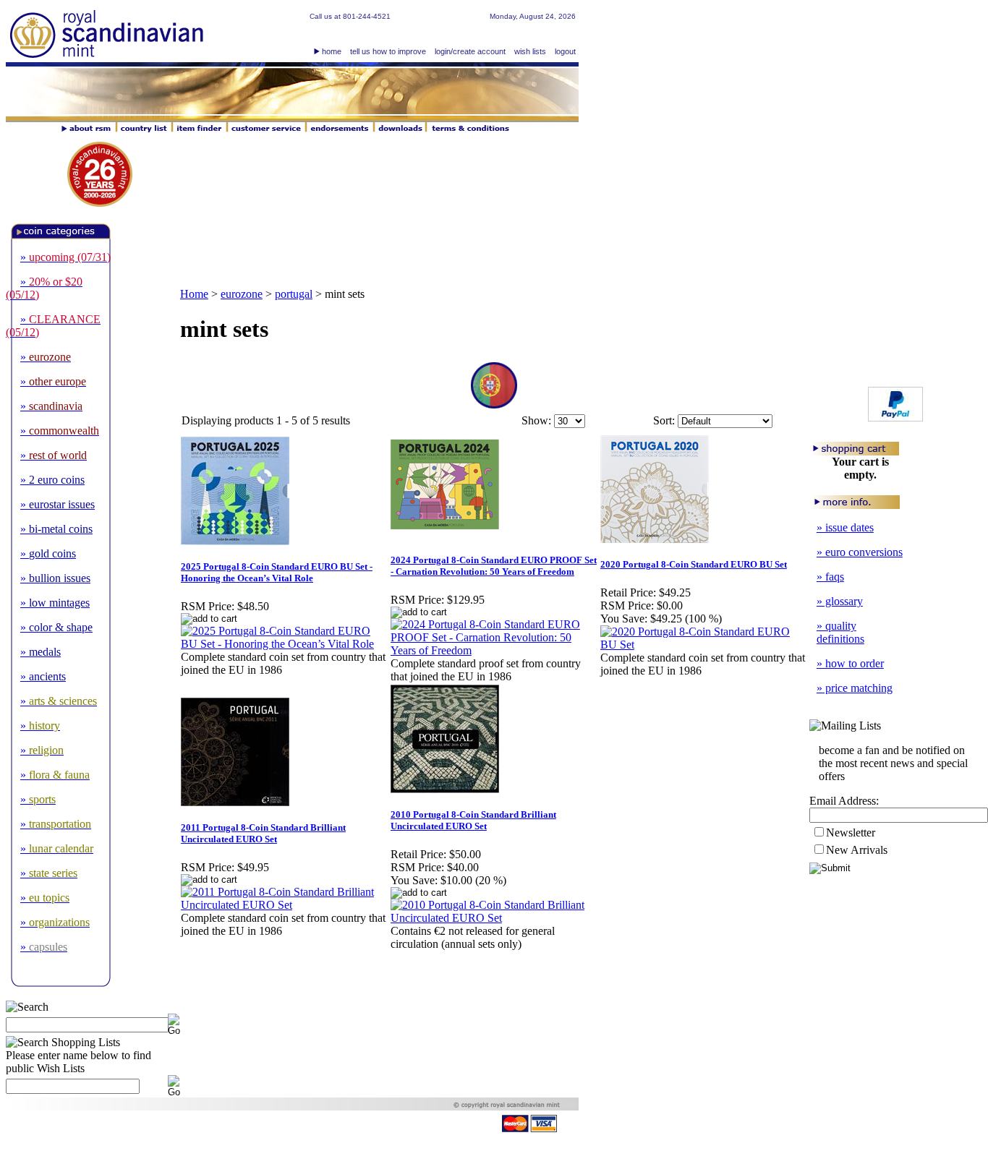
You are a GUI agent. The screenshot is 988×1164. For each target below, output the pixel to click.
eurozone (242, 294)
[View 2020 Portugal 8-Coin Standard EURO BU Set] (704, 644)
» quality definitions (840, 632)
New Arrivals (856, 850)
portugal (293, 294)
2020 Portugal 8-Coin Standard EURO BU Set (693, 564)
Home (194, 294)
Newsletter (850, 832)
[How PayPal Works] (895, 417)
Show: (536, 420)
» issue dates (845, 527)
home (331, 51)
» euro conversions (860, 552)
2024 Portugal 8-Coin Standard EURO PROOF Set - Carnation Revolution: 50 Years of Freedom (494, 566)
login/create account (470, 51)
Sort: (664, 420)
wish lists (530, 51)
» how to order (850, 663)
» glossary (840, 601)
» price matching (855, 688)
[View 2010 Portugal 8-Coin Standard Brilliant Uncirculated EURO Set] (495, 918)
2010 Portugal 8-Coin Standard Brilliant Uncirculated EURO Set (473, 820)
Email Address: (844, 801)
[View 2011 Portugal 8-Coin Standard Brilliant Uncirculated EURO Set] (285, 905)
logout (565, 51)
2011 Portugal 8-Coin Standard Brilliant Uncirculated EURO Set (263, 833)
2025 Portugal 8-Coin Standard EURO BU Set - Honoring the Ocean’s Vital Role (276, 572)
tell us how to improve (388, 51)
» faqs (830, 576)
